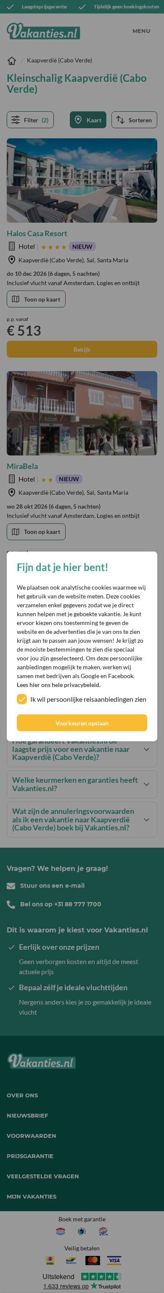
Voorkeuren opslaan (82, 723)
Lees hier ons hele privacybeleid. (59, 684)
